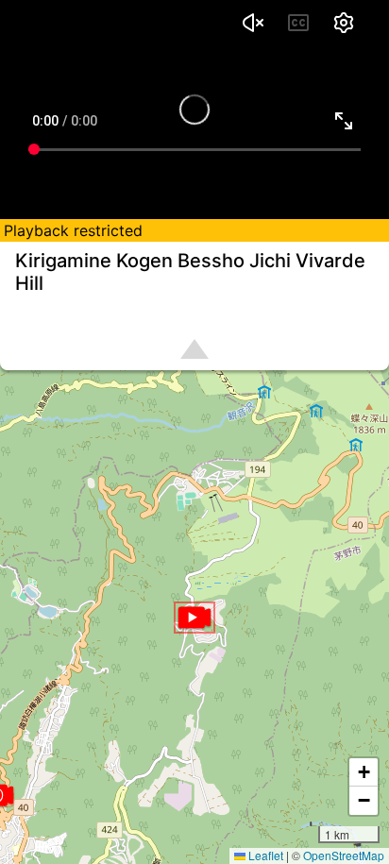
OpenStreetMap (343, 855)
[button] (194, 617)
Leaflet (264, 855)
